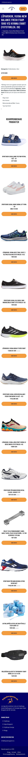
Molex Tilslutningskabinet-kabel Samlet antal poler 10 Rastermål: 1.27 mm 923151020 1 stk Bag (14, 533)
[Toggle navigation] (3, 8)
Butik (23, 9)
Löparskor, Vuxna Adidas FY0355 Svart (14, 348)
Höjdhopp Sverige (9, 727)
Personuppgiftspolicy (9, 754)
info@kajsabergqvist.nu (7, 2)
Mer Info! (14, 78)
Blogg (5, 730)
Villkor (19, 752)
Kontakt (14, 752)
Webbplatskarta (20, 754)
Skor (18, 69)
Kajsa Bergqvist (8, 724)
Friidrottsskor (12, 69)
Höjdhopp (7, 721)
